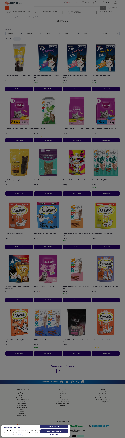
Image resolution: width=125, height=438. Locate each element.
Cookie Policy (19, 435)
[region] (35, 431)
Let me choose (54, 434)
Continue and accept (54, 426)
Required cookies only (54, 431)
